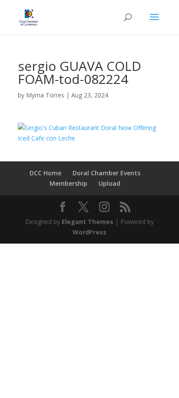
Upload (109, 183)
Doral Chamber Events (106, 173)
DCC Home (45, 173)
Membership (68, 183)
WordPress (89, 232)
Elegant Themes (87, 221)
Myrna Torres (45, 95)
